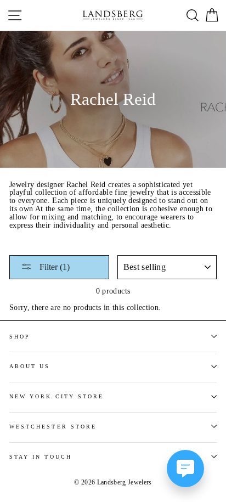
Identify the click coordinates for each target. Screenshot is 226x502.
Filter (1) (53, 267)
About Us (29, 366)
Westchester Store (53, 427)
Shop (19, 337)
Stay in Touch (40, 457)
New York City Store (56, 396)
